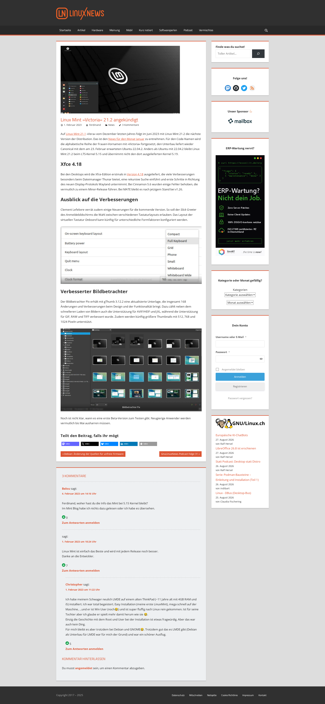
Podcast (188, 30)
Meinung (115, 30)
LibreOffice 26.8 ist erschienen (236, 448)
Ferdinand (95, 124)
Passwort (223, 352)
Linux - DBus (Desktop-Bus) (233, 493)
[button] (70, 444)
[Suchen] (258, 53)
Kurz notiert (146, 30)
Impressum (248, 695)
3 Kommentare (130, 124)
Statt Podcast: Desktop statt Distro (238, 461)
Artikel (81, 30)
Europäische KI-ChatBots (232, 435)
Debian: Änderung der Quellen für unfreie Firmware (94, 454)
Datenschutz (178, 695)
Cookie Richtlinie (229, 695)
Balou (66, 488)
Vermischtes (206, 30)
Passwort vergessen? (240, 398)
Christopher (74, 584)
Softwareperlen (168, 30)
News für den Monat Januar (126, 139)
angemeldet (83, 668)
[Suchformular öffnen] (266, 30)
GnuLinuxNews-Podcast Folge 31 (179, 454)
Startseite (65, 30)
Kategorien (240, 290)
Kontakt (262, 695)
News (111, 124)
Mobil (129, 30)
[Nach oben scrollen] (319, 698)
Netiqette (211, 695)
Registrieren (240, 386)
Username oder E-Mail (231, 337)
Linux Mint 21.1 (76, 134)
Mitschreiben (195, 695)
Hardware (97, 30)
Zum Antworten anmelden (81, 523)
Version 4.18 (135, 174)
